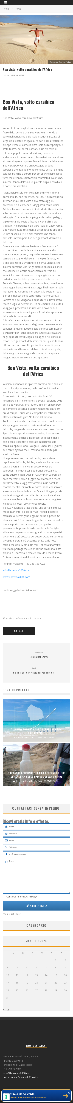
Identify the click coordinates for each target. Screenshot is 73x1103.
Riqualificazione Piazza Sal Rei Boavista (34, 670)
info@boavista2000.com (16, 570)
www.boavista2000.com (16, 577)
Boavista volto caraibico (31, 618)
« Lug (6, 1009)
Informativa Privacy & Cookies (21, 1077)
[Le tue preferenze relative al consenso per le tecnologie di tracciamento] (6, 1096)
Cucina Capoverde (39, 655)
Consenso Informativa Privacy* (21, 896)
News (7, 75)
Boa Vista (9, 618)
